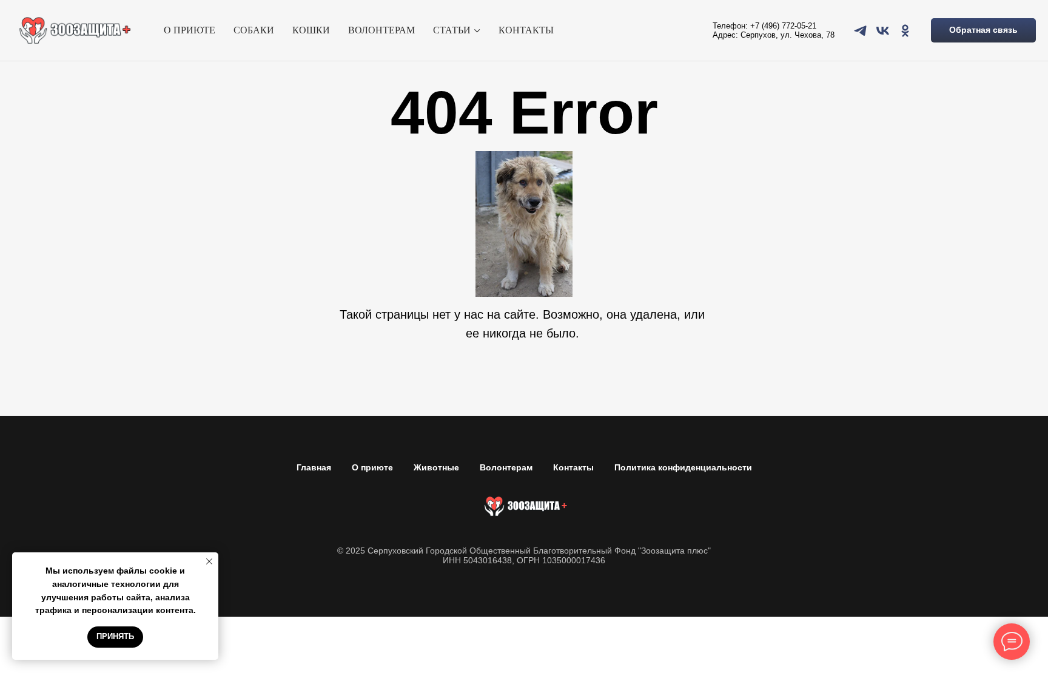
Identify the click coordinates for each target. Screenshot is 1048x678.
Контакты (526, 30)
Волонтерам (381, 30)
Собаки (253, 30)
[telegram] (860, 30)
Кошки (311, 30)
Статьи (452, 30)
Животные (436, 467)
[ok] (905, 30)
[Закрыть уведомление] (209, 561)
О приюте (189, 30)
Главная (314, 467)
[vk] (882, 30)
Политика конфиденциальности (683, 467)
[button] (983, 30)
